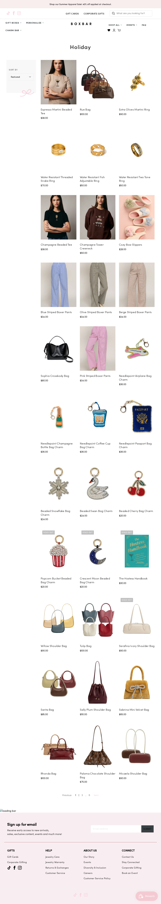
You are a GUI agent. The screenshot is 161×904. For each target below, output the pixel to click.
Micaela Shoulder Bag (133, 773)
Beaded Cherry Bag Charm (136, 511)
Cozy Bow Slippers (130, 244)
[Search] (113, 13)
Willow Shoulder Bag (54, 646)
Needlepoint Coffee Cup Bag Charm (95, 445)
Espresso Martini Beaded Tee (56, 111)
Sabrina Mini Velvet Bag (134, 709)
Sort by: (13, 69)
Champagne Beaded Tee (56, 244)
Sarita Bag (47, 709)
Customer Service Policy (97, 878)
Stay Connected (130, 862)
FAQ (144, 24)
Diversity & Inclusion (95, 867)
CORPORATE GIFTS (94, 13)
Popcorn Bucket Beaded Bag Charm (56, 580)
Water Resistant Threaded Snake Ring (57, 179)
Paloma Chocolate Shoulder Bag (97, 775)
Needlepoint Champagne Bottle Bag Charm (57, 445)
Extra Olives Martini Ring (134, 109)
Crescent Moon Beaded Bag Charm (95, 580)
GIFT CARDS (72, 13)
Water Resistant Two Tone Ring (134, 179)
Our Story (89, 856)
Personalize (34, 22)
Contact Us (128, 856)
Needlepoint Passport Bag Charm (135, 445)
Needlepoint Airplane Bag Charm (135, 377)
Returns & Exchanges (57, 867)
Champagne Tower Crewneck (92, 246)
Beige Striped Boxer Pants (135, 312)
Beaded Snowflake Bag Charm (55, 513)
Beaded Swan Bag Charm (96, 511)
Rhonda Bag (48, 773)
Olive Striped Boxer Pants (96, 312)
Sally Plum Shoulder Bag (95, 709)
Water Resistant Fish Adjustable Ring (92, 179)
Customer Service (55, 872)
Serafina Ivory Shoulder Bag (136, 646)
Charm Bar (12, 30)
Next (96, 795)
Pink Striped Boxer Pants (95, 376)
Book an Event (130, 872)
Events (131, 24)
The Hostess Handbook (133, 578)
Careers (88, 872)
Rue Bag (85, 109)
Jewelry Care (52, 856)
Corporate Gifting (17, 862)
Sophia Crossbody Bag (55, 376)
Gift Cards (12, 856)
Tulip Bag (85, 646)
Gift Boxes (12, 22)
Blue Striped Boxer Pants (56, 312)
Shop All (114, 24)
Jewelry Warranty (54, 862)
